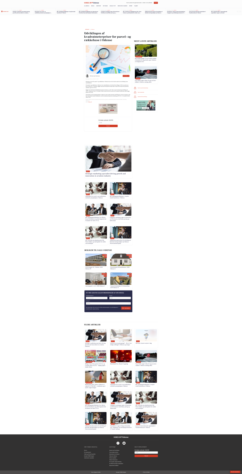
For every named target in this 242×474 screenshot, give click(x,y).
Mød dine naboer (122, 5)
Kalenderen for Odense (114, 454)
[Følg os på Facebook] (117, 443)
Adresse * (88, 301)
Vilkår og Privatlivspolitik (89, 454)
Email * (111, 295)
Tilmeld (155, 2)
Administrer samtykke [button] (89, 458)
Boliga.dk (90, 102)
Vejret (136, 5)
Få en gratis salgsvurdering (115, 461)
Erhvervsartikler (112, 458)
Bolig (92, 5)
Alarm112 (86, 5)
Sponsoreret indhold (113, 465)
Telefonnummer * (90, 295)
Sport (130, 5)
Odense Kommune (113, 459)
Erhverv (98, 5)
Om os (85, 450)
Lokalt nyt (113, 5)
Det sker (105, 5)
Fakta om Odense (113, 456)
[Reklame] (108, 109)
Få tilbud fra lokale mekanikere (116, 463)
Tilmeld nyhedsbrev (235, 471)
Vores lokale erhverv (113, 452)
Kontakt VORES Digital (89, 456)
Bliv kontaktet (126, 308)
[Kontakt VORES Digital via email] (124, 443)
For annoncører (87, 452)
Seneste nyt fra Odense (114, 450)
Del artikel (125, 75)
